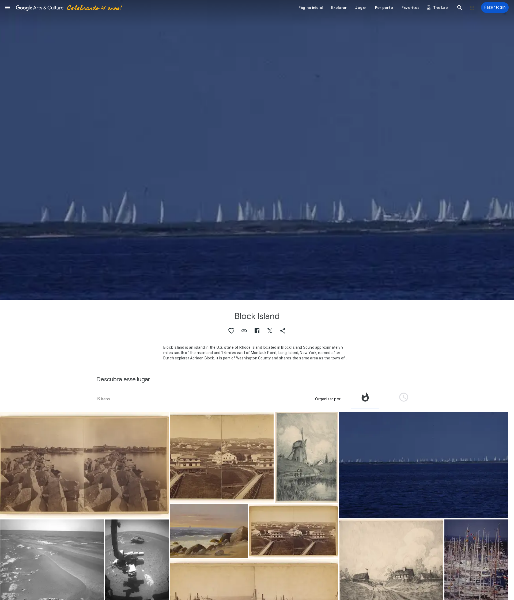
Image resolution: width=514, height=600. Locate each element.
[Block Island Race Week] (423, 465)
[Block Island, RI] (209, 531)
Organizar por (328, 399)
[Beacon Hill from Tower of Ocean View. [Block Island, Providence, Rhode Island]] (222, 457)
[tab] (365, 399)
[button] (7, 7)
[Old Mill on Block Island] (306, 457)
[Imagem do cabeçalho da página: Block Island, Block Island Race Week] (257, 150)
